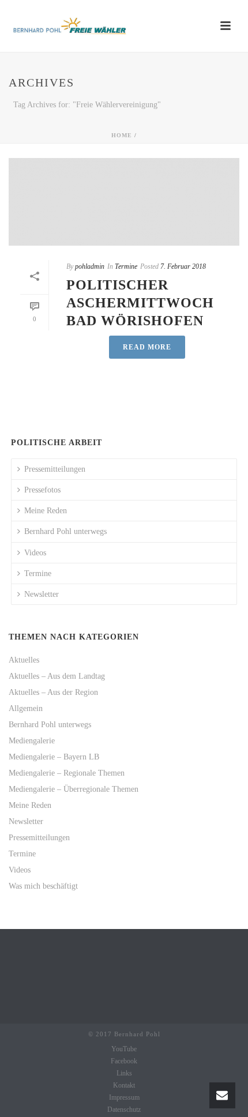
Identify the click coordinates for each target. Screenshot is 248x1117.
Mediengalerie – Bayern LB (54, 757)
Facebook (124, 1061)
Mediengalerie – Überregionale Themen (73, 789)
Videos (35, 552)
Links (124, 1073)
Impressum (124, 1097)
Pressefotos (42, 490)
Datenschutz (124, 1109)
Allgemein (26, 708)
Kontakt (124, 1085)
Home (121, 135)
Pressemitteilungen (54, 469)
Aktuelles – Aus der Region (53, 692)
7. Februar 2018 (183, 266)
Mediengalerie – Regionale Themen (67, 773)
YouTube (124, 1049)
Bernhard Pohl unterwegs (65, 531)
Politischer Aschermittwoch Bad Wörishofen (140, 302)
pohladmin (89, 266)
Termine (126, 266)
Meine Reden (45, 510)
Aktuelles (24, 660)
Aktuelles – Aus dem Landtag (57, 676)
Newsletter (41, 594)
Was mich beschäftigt (43, 886)
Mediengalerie (32, 740)
